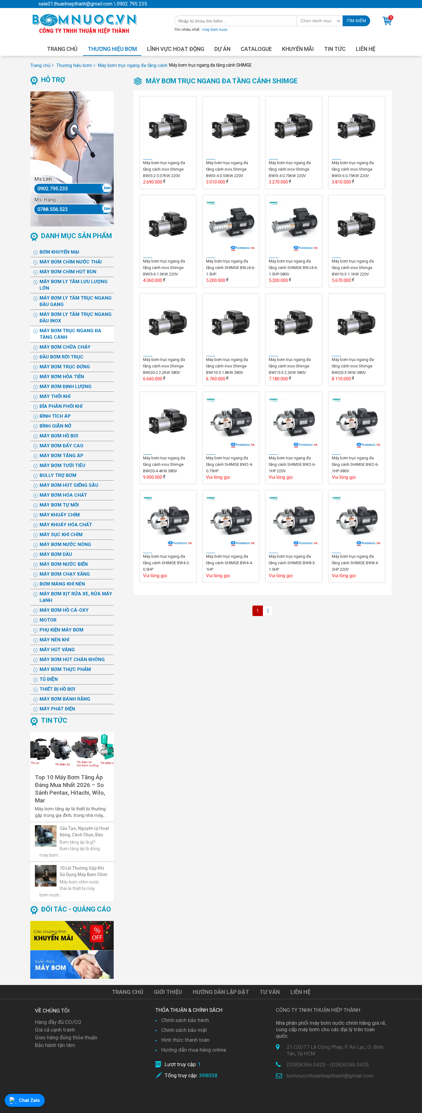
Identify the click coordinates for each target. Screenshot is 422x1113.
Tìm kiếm (356, 20)
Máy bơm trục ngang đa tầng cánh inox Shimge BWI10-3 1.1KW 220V (353, 267)
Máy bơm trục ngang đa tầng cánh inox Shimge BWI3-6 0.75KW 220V (353, 169)
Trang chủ (62, 49)
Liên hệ (365, 49)
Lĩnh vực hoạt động (175, 49)
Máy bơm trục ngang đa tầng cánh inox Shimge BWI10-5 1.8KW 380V (227, 366)
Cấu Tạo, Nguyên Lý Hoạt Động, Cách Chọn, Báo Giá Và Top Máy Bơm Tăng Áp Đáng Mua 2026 (84, 832)
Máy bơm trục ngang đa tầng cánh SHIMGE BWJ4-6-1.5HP (230, 267)
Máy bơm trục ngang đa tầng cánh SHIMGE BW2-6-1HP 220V (292, 464)
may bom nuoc (215, 29)
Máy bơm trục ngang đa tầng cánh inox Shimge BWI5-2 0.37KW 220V (164, 169)
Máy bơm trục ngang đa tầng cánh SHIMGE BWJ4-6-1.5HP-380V (293, 267)
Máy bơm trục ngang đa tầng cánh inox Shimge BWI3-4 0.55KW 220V (227, 169)
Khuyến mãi (298, 49)
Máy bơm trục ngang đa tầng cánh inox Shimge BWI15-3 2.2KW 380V (290, 366)
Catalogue (256, 49)
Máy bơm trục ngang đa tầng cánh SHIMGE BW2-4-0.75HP (229, 464)
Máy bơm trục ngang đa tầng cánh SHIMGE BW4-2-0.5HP (166, 563)
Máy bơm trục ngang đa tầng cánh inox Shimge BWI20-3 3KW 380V (353, 366)
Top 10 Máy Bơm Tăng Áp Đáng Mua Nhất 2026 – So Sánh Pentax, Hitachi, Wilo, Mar (70, 789)
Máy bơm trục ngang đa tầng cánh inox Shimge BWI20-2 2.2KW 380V (164, 366)
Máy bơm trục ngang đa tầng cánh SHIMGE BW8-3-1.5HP (292, 563)
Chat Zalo (29, 1100)
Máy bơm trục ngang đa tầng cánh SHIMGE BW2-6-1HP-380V (355, 464)
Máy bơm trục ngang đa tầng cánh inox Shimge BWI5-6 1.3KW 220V (164, 267)
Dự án (222, 49)
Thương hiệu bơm (112, 49)
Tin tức (335, 49)
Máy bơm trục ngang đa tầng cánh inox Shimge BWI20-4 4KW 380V (164, 464)
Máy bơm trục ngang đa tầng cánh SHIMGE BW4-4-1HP (229, 563)
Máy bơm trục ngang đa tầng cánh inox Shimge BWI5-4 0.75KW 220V (290, 169)
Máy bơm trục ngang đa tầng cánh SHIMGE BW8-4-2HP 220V (355, 563)
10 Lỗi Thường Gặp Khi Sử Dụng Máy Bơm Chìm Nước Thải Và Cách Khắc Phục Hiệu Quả (84, 871)
